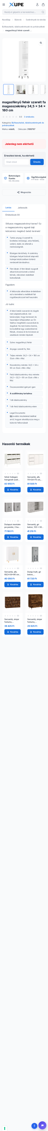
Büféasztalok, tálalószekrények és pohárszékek (23, 27)
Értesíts (37, 162)
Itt (11, 416)
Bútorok (18, 20)
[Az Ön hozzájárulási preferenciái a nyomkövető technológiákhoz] (4, 1128)
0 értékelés (29, 117)
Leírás (8, 207)
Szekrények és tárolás (36, 20)
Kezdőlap (6, 20)
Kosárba (14, 489)
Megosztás (26, 192)
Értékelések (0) (12, 215)
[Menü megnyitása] (3, 4)
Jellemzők (22, 208)
